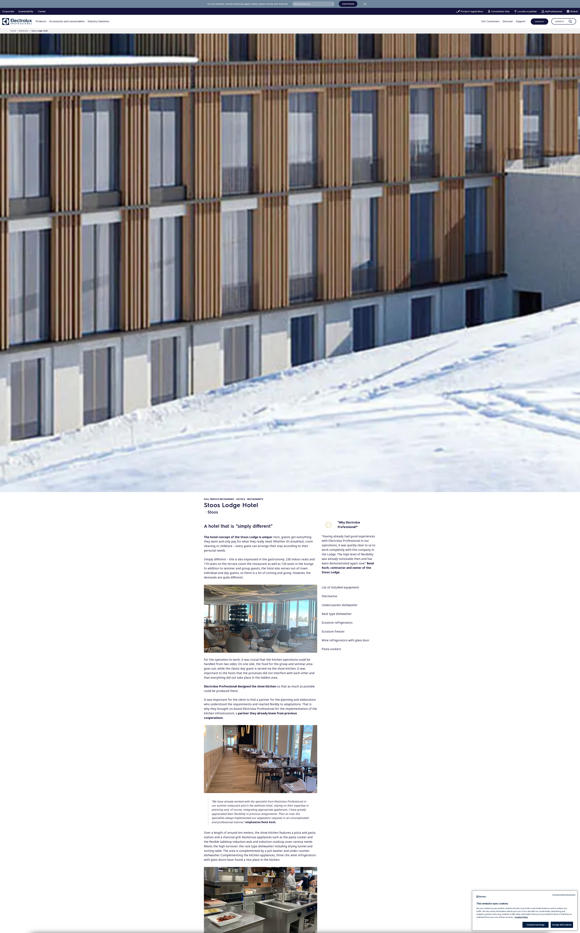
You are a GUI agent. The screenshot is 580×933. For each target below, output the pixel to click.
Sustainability (25, 11)
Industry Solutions (98, 21)
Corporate (8, 11)
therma (329, 596)
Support (520, 21)
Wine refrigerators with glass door (345, 640)
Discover (508, 21)
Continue (348, 3)
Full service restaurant (219, 499)
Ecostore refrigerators (337, 623)
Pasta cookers (331, 649)
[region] (525, 910)
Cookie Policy (521, 917)
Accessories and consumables (67, 21)
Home (13, 30)
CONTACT (539, 21)
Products (41, 21)
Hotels (240, 499)
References (23, 30)
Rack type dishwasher (337, 614)
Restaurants (255, 499)
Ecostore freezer (333, 631)
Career (42, 11)
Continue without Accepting (563, 894)
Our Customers (490, 21)
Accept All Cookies (561, 924)
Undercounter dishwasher (340, 605)
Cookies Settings (535, 924)
